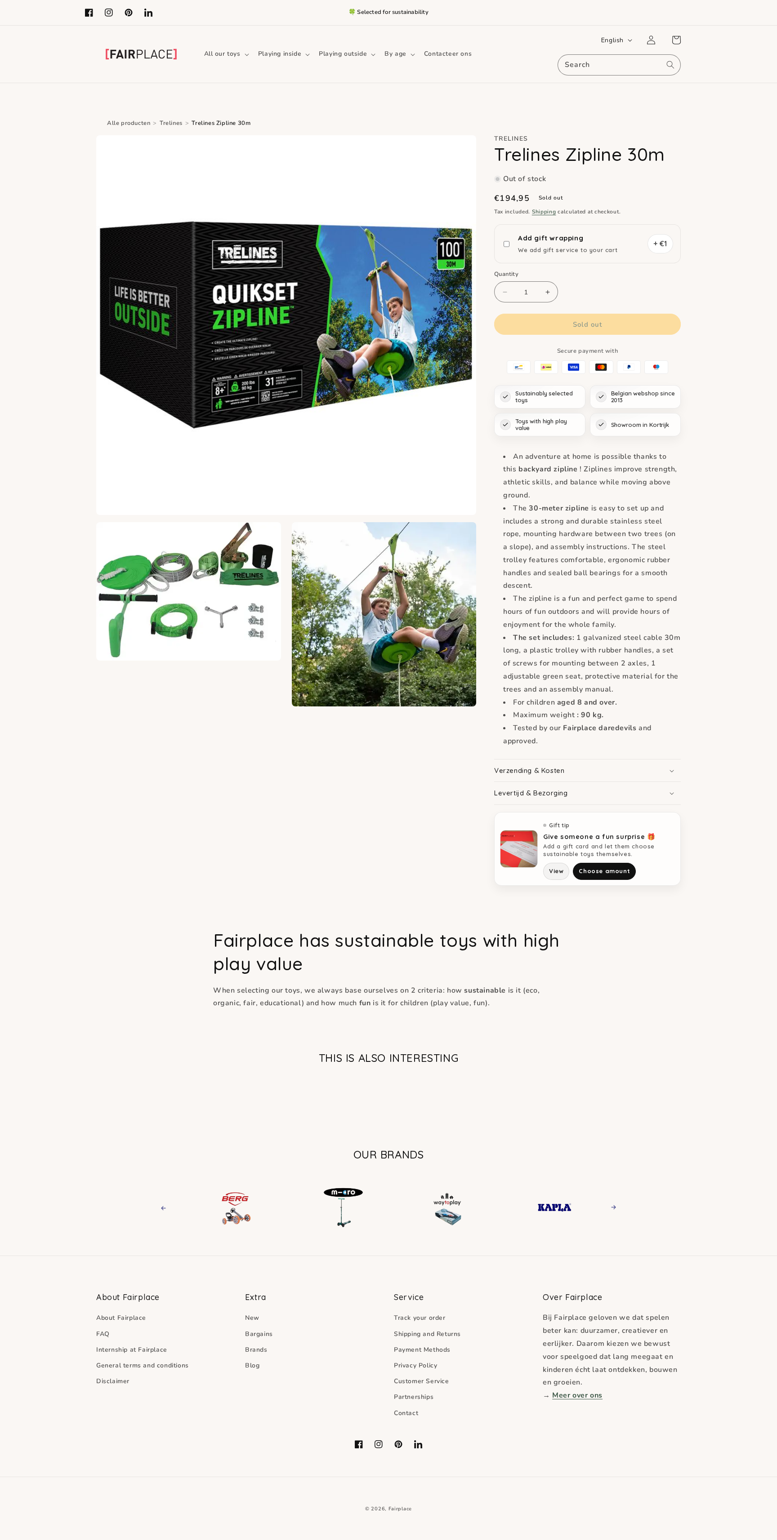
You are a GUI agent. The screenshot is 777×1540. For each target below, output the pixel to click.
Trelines (171, 123)
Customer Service (421, 1381)
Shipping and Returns (427, 1334)
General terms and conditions (142, 1365)
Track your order (420, 1318)
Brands (256, 1349)
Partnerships (413, 1397)
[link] (236, 1207)
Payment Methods (422, 1349)
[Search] (670, 65)
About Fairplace (121, 1318)
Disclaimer (113, 1381)
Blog (252, 1365)
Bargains (259, 1334)
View (556, 870)
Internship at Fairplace (131, 1349)
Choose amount (604, 870)
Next (611, 1207)
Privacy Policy (415, 1365)
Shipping (544, 211)
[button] (226, 53)
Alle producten (128, 123)
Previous (171, 1207)
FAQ (103, 1334)
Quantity (506, 274)
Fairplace (400, 1508)
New (252, 1318)
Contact (406, 1413)
